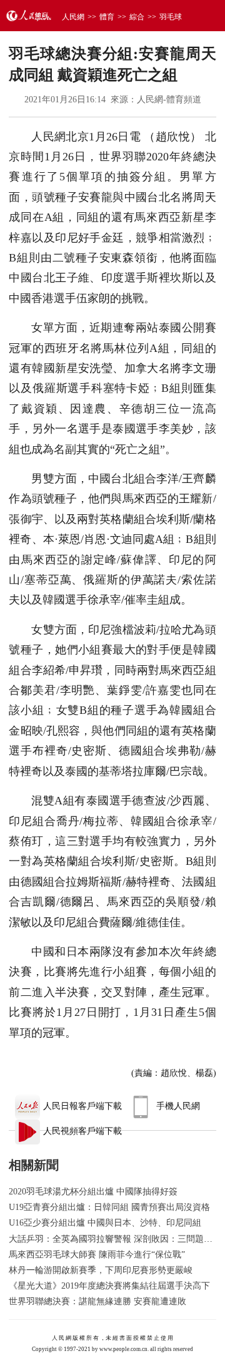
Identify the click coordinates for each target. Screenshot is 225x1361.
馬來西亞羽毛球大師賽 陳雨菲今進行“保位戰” (97, 1254)
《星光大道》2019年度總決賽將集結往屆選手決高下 (109, 1285)
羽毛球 (170, 16)
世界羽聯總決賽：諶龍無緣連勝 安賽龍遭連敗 (97, 1301)
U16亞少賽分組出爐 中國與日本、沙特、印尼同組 (105, 1222)
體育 (106, 16)
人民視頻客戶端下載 (82, 1131)
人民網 (73, 16)
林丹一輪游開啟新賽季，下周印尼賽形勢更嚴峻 (100, 1270)
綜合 (136, 16)
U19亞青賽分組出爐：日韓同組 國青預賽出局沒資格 (109, 1207)
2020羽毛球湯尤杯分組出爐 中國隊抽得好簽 (93, 1191)
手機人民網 (178, 1106)
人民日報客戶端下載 (82, 1106)
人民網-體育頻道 (169, 99)
